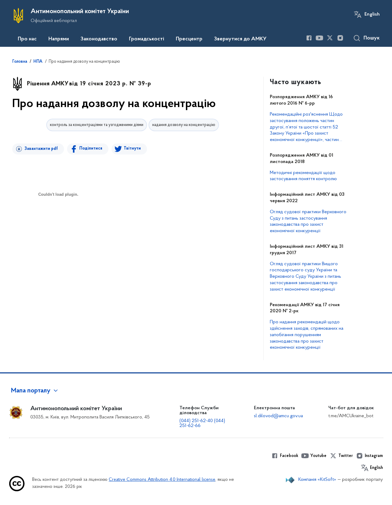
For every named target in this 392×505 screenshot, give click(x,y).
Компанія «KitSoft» (317, 479)
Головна (19, 62)
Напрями (58, 39)
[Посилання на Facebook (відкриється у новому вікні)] (309, 38)
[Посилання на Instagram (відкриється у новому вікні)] (340, 38)
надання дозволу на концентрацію (183, 125)
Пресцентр (189, 39)
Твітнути (132, 148)
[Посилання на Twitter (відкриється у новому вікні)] (330, 38)
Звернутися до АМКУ (240, 39)
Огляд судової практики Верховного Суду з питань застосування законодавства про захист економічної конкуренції (308, 221)
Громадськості (146, 39)
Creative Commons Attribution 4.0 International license (162, 479)
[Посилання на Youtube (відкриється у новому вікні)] (319, 38)
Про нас (27, 39)
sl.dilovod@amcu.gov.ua (278, 416)
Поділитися (90, 148)
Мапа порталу (31, 391)
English (372, 14)
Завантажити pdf (41, 149)
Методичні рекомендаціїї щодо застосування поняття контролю (303, 176)
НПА (38, 62)
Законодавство (99, 39)
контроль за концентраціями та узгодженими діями (96, 125)
